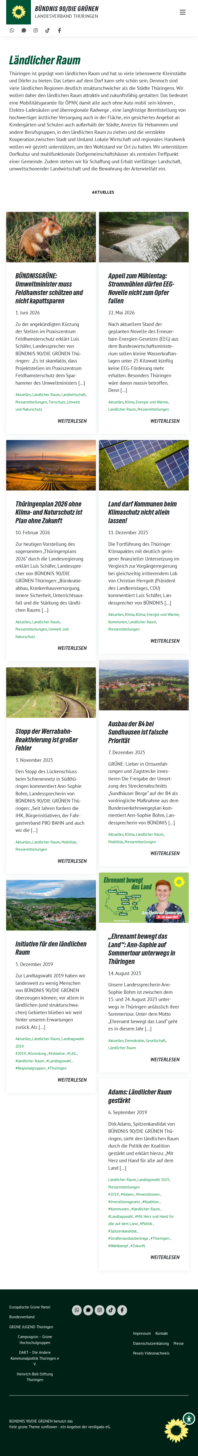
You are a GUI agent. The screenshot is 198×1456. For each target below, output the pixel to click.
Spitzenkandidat (123, 1231)
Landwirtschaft (73, 394)
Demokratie (134, 1040)
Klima (129, 614)
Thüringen (58, 1068)
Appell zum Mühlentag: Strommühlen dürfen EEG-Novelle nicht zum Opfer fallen (141, 288)
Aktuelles (103, 192)
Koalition (151, 1201)
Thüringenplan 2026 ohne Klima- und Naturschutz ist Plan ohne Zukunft (48, 512)
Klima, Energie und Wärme (146, 402)
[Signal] (24, 30)
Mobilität (115, 841)
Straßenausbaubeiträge (129, 1238)
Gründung (38, 1053)
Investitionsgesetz (125, 1201)
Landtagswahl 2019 (153, 1179)
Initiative (58, 1053)
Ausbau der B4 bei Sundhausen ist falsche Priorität (138, 732)
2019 (22, 1053)
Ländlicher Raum (46, 394)
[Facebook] (59, 30)
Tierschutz (56, 402)
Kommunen (117, 621)
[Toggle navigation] (183, 12)
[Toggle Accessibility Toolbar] (189, 1418)
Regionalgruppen (31, 1068)
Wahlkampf (119, 1245)
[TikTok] (48, 30)
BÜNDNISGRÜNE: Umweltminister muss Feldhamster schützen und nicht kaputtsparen (49, 288)
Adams (128, 1194)
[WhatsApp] (12, 30)
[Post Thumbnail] (51, 237)
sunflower (49, 1426)
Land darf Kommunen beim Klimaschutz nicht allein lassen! (142, 512)
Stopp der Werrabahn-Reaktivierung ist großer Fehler (46, 739)
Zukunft (139, 1245)
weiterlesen (72, 421)
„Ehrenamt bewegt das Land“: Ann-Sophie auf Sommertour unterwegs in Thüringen (141, 948)
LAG (72, 1053)
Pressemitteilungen (31, 402)
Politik (147, 1223)
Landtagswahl (59, 1060)
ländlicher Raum (31, 1060)
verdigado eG (99, 1426)
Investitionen (149, 1194)
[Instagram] (36, 30)
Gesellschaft (156, 1040)
